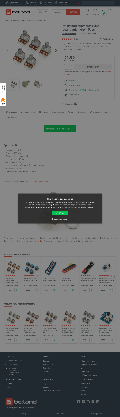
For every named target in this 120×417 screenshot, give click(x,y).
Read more (91, 207)
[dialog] (60, 208)
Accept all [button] (60, 213)
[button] (60, 219)
